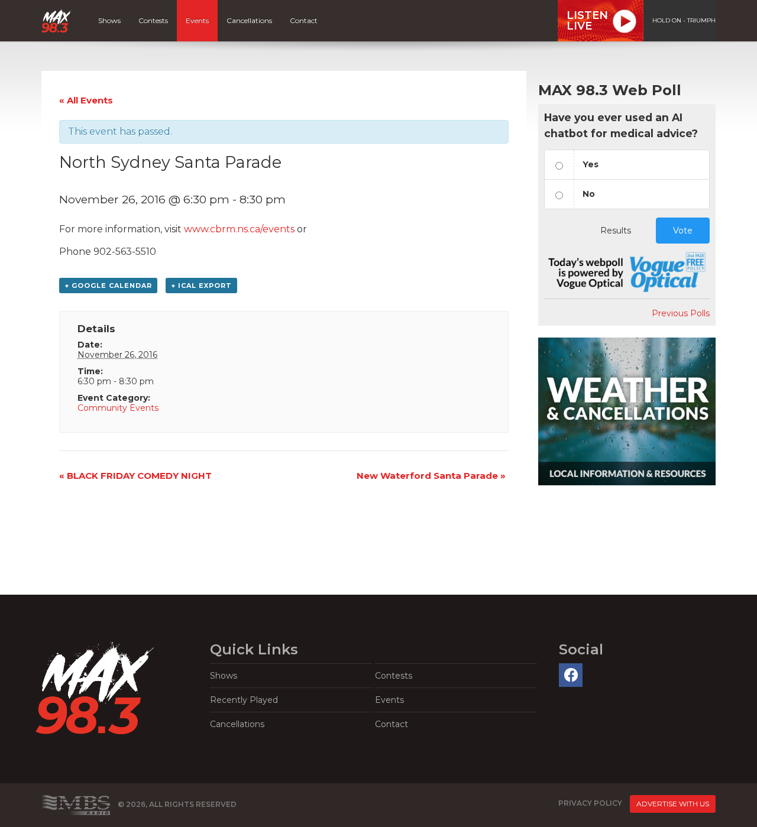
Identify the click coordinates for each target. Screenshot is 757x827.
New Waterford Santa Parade (431, 475)
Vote (683, 230)
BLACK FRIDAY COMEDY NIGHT (135, 475)
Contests (153, 20)
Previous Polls (681, 313)
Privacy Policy (590, 803)
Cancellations (249, 20)
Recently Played (244, 700)
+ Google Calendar (108, 285)
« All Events (86, 100)
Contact (304, 20)
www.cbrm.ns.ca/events (239, 229)
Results (615, 230)
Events (197, 20)
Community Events (117, 408)
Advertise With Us (672, 803)
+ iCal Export (201, 285)
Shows (109, 20)
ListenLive (587, 21)
